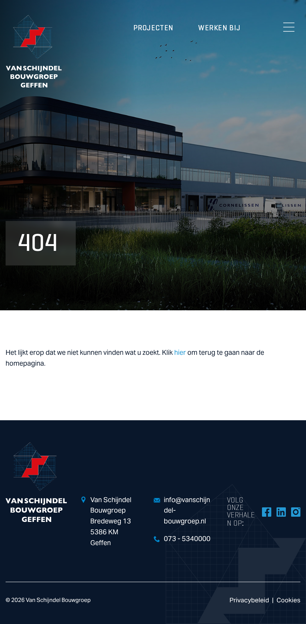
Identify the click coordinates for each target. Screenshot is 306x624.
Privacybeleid (249, 600)
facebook (266, 512)
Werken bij (219, 28)
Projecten (153, 28)
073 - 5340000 (187, 539)
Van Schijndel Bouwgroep (34, 51)
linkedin (281, 512)
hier (180, 353)
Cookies (288, 600)
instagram (295, 512)
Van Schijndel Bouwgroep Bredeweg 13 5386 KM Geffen (110, 521)
